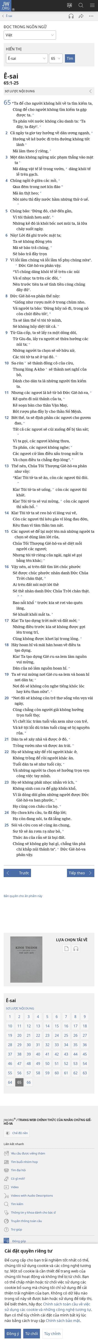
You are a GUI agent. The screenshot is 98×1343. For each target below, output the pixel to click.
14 (7, 513)
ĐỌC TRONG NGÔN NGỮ (25, 26)
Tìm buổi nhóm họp (21, 1162)
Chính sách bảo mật (63, 1320)
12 (7, 417)
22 (7, 752)
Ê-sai (9, 16)
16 (7, 567)
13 (7, 466)
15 (7, 531)
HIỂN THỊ (13, 49)
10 (7, 363)
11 (7, 392)
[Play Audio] (71, 16)
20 (7, 698)
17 (7, 620)
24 (7, 812)
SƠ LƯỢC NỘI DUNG (20, 1008)
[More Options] (91, 16)
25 (7, 825)
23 (7, 782)
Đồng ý (13, 1333)
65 (7, 102)
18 (7, 645)
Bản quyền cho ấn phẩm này (23, 896)
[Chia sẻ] (81, 16)
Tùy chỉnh (52, 1333)
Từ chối (31, 1333)
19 (7, 674)
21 (7, 739)
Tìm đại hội (15, 1170)
